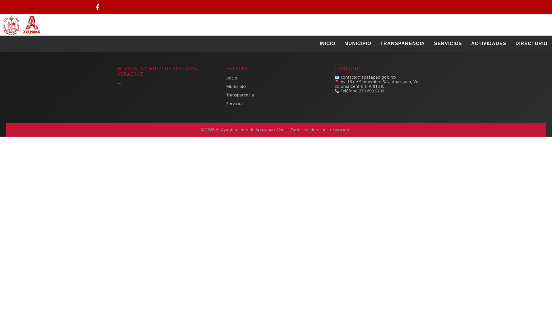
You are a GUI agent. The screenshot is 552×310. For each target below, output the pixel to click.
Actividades (488, 43)
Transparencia (402, 43)
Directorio (531, 43)
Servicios (448, 43)
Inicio (327, 43)
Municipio (357, 43)
